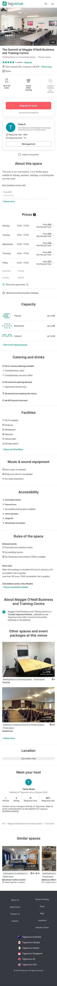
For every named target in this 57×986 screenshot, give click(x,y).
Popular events (42, 927)
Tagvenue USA (29, 964)
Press (42, 906)
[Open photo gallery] (28, 27)
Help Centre (15, 907)
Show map (47, 67)
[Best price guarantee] (27, 284)
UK (3, 824)
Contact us (15, 914)
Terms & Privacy (42, 899)
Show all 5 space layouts (15, 345)
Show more (9, 738)
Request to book (28, 105)
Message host (28, 144)
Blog (42, 913)
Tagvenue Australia (31, 937)
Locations (42, 920)
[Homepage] (12, 3)
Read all (28, 62)
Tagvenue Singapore (32, 953)
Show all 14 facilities (13, 449)
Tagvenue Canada (31, 942)
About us (15, 900)
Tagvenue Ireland (30, 948)
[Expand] (52, 4)
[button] (46, 4)
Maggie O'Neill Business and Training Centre (33, 602)
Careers (15, 921)
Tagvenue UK (28, 959)
